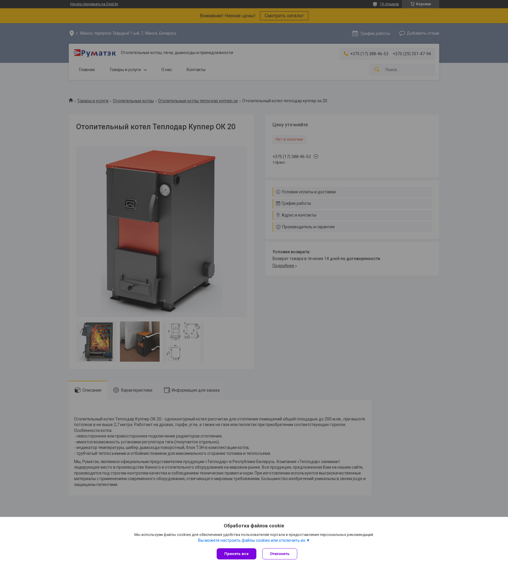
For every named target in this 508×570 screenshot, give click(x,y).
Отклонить (280, 553)
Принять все (236, 553)
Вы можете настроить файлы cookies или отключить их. (252, 540)
